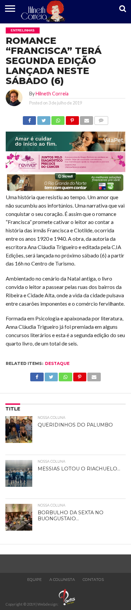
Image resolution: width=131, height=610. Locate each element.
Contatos (93, 579)
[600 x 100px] (65, 190)
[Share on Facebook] (29, 119)
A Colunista (62, 579)
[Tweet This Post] (43, 119)
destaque (57, 363)
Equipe (34, 579)
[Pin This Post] (72, 119)
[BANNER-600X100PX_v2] (65, 170)
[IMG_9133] (65, 149)
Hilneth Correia (52, 93)
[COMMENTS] (101, 119)
